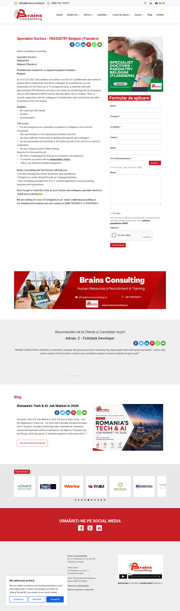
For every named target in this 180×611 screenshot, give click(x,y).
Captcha (114, 228)
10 (104, 500)
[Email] (99, 44)
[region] (37, 590)
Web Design (123, 583)
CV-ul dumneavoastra (121, 158)
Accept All (55, 599)
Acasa (60, 14)
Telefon (114, 137)
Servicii (87, 14)
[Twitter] (77, 44)
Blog (150, 14)
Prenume (115, 116)
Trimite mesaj (118, 245)
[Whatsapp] (94, 44)
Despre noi (72, 14)
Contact (160, 14)
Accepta (116, 213)
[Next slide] (163, 355)
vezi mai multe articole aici (32, 443)
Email (113, 148)
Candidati (101, 14)
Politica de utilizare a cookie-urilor (81, 590)
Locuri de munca (120, 14)
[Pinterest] (88, 44)
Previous (9, 486)
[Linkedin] (83, 44)
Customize (18, 599)
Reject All (37, 599)
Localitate (115, 127)
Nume (113, 106)
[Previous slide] (16, 355)
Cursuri (138, 14)
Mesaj (113, 172)
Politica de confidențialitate (78, 586)
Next (171, 486)
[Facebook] (72, 44)
